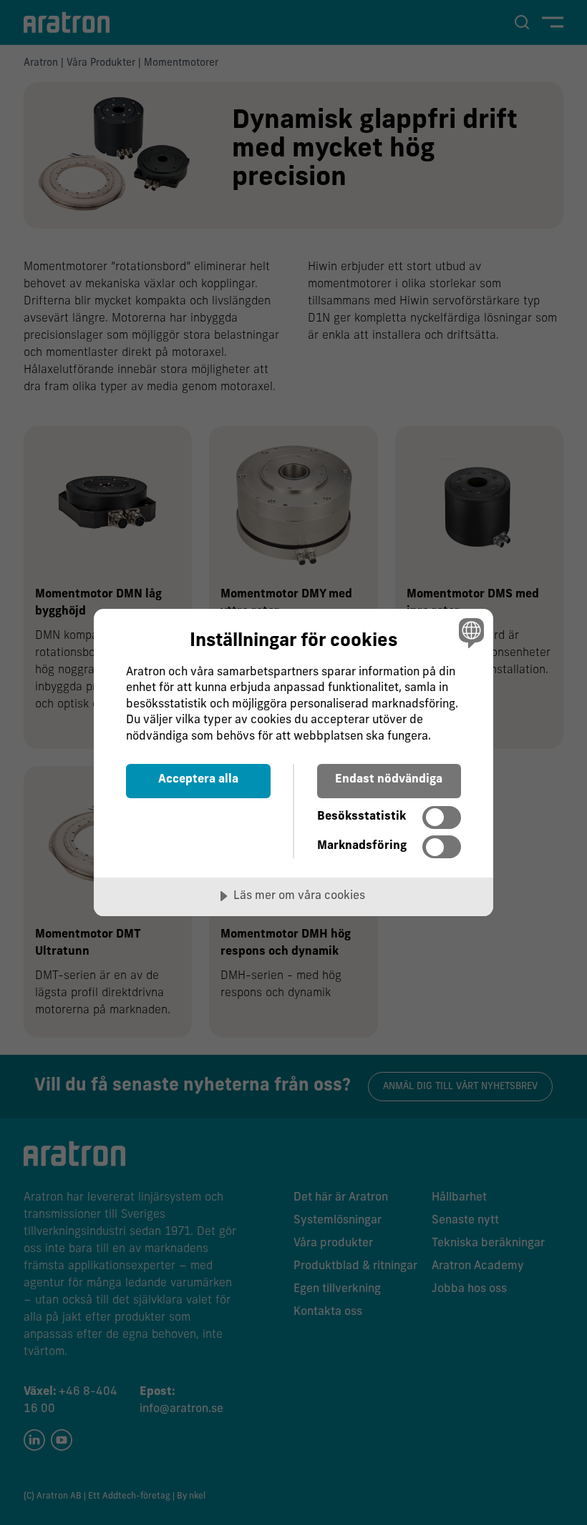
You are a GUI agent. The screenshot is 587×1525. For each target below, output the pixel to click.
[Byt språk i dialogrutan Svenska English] (469, 633)
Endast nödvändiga (388, 779)
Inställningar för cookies (293, 641)
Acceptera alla (198, 779)
